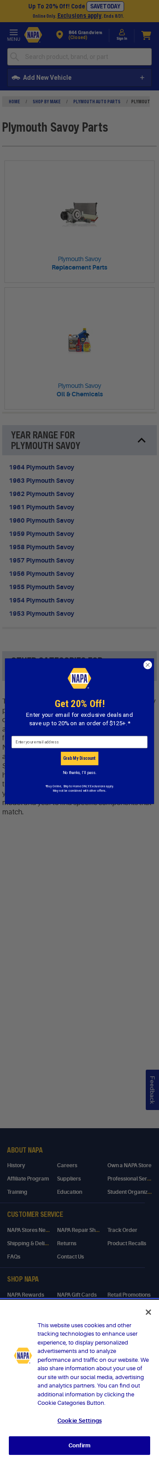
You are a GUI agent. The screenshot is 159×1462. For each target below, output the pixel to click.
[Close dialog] (148, 665)
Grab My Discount (79, 758)
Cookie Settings (79, 1420)
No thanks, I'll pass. (79, 772)
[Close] (148, 1312)
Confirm (79, 1445)
